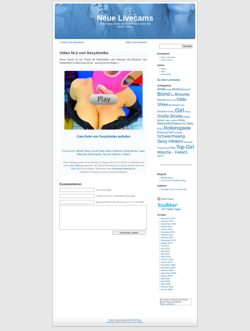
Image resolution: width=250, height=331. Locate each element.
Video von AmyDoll (135, 42)
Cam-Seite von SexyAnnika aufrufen (103, 136)
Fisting (171, 111)
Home (163, 69)
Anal (161, 89)
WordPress (136, 320)
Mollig (181, 120)
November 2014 (168, 218)
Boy (172, 95)
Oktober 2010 (167, 237)
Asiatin (168, 89)
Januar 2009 (166, 289)
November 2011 (168, 232)
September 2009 (168, 273)
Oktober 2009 (167, 270)
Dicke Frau (170, 100)
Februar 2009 (167, 287)
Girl (179, 110)
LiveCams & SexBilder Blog (173, 180)
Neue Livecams (125, 18)
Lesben (174, 120)
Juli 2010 (165, 246)
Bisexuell (185, 89)
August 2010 (166, 243)
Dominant (174, 105)
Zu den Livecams (168, 79)
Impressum (166, 74)
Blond (87, 151)
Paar (184, 124)
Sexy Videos (75, 165)
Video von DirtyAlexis (73, 42)
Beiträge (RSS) (114, 322)
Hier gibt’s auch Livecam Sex (174, 189)
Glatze (187, 111)
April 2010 (165, 254)
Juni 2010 (165, 248)
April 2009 (165, 281)
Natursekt (82, 154)
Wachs (160, 156)
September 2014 (168, 224)
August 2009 (166, 276)
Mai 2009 (165, 278)
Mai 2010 (165, 251)
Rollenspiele (95, 154)
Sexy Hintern (170, 141)
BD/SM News (167, 178)
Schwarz (178, 132)
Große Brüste (130, 151)
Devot (95, 151)
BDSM (79, 151)
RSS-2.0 (75, 168)
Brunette (182, 94)
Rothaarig (162, 132)
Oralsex (176, 123)
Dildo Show (105, 151)
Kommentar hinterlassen (123, 168)
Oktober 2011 (167, 235)
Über (163, 71)
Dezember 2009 (168, 265)
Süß (170, 132)
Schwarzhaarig (171, 136)
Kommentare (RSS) (134, 322)
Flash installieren (167, 304)
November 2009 (168, 268)
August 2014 (166, 226)
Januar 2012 (166, 229)
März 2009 (166, 284)
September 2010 (168, 240)
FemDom (117, 151)
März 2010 (166, 257)
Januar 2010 (166, 262)
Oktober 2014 (167, 221)
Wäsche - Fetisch (121, 154)
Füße (182, 105)
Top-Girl (107, 154)
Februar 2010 (167, 259)
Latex (142, 151)
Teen (173, 147)
